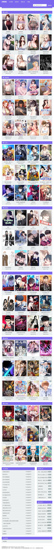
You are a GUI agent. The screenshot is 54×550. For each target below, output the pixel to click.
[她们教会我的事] (8, 107)
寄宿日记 (46, 31)
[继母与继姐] (33, 42)
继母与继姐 (33, 51)
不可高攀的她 (46, 202)
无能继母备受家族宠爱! (21, 463)
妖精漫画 (4, 2)
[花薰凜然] (46, 433)
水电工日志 (33, 31)
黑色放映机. (45, 71)
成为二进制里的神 (8, 377)
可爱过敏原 (45, 398)
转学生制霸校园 (8, 292)
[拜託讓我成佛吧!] (33, 453)
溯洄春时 (46, 377)
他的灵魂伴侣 (8, 267)
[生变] (33, 217)
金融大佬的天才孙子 (45, 312)
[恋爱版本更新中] (8, 87)
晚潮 (33, 357)
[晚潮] (33, 348)
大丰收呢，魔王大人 (8, 162)
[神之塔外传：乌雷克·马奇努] (46, 172)
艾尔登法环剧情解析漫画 (8, 443)
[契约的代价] (21, 87)
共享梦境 (33, 202)
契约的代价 (20, 96)
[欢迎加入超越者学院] (21, 192)
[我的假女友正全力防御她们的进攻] (8, 453)
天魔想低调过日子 (42, 497)
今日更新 (11, 1)
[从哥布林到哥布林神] (8, 388)
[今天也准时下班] (46, 283)
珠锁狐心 (33, 247)
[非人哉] (21, 348)
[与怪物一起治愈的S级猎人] (33, 152)
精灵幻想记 (45, 463)
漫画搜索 (50, 5)
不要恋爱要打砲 (33, 117)
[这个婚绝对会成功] (33, 303)
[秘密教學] (21, 127)
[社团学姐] (21, 22)
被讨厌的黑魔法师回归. (8, 422)
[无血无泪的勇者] (33, 283)
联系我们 (22, 546)
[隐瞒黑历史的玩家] (21, 152)
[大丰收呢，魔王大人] (8, 152)
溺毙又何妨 (40, 489)
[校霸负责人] (46, 323)
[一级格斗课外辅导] (8, 323)
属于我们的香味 (45, 267)
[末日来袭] (8, 303)
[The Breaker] (33, 323)
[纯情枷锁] (21, 258)
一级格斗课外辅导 (8, 332)
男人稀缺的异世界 (21, 117)
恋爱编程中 (20, 443)
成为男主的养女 (20, 182)
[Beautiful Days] (33, 127)
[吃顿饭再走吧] (21, 303)
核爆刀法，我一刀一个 (46, 357)
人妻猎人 (5, 531)
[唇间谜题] (46, 237)
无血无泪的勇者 (33, 292)
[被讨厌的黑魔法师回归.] (8, 413)
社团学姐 (21, 31)
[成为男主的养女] (21, 172)
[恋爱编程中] (21, 433)
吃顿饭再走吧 (21, 312)
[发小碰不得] (46, 127)
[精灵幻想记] (46, 453)
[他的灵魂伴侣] (8, 258)
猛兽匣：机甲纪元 (33, 377)
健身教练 (8, 51)
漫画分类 (23, 1)
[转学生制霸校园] (8, 283)
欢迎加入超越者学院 (20, 202)
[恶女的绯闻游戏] (21, 283)
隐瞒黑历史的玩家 (21, 162)
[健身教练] (8, 42)
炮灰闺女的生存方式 (33, 398)
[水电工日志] (33, 22)
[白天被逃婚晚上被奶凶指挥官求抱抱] (8, 348)
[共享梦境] (33, 192)
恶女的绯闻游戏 (20, 292)
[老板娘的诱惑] (46, 42)
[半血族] (46, 217)
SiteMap (19, 546)
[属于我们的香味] (46, 258)
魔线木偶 (46, 422)
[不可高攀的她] (46, 192)
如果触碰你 (40, 486)
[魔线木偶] (46, 413)
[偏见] (8, 217)
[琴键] (8, 237)
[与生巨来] (46, 87)
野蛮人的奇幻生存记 (42, 492)
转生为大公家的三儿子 (43, 474)
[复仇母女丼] (21, 42)
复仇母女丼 (20, 51)
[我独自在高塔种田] (46, 152)
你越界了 (21, 247)
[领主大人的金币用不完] (33, 172)
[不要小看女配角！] (8, 172)
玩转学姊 (21, 71)
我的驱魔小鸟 (41, 494)
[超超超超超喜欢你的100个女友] (33, 413)
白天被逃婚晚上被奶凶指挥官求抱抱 (10, 521)
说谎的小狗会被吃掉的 (21, 398)
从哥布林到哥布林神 (8, 398)
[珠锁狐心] (33, 237)
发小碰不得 (45, 137)
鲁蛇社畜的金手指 (46, 117)
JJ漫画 (28, 1)
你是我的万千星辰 (21, 377)
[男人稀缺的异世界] (21, 107)
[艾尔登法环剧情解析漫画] (8, 433)
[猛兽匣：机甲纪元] (33, 368)
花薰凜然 (46, 443)
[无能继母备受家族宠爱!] (21, 453)
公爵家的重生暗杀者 (20, 332)
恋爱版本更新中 (8, 96)
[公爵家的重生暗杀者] (21, 323)
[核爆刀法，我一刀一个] (46, 348)
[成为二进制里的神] (8, 368)
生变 (33, 227)
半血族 (45, 227)
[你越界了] (21, 237)
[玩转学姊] (21, 62)
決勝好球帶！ (21, 422)
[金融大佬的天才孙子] (46, 303)
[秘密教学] (8, 22)
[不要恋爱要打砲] (33, 107)
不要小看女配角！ (8, 182)
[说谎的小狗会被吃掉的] (21, 388)
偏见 (8, 227)
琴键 (8, 247)
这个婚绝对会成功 (33, 312)
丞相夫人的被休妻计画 (33, 71)
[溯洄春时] (46, 368)
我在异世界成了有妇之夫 (43, 483)
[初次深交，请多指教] (8, 62)
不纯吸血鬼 (33, 96)
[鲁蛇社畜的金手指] (46, 107)
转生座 (8, 202)
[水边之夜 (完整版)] (21, 217)
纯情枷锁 (21, 267)
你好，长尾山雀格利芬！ (43, 472)
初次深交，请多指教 (8, 71)
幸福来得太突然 (8, 137)
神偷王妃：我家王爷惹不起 (44, 480)
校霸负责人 (45, 332)
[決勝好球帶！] (21, 413)
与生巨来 (46, 96)
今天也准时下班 (45, 292)
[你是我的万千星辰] (21, 368)
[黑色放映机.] (46, 62)
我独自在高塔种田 (46, 162)
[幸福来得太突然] (8, 127)
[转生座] (8, 192)
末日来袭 (8, 312)
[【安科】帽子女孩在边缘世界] (33, 433)
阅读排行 (17, 1)
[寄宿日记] (46, 22)
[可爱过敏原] (46, 388)
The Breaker (33, 332)
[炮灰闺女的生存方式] (33, 388)
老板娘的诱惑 (46, 51)
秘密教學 (21, 137)
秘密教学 (8, 31)
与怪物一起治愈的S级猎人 (33, 162)
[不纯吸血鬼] (33, 87)
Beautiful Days (33, 137)
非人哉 (20, 357)
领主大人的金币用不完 (33, 182)
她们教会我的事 (8, 117)
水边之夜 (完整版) (21, 227)
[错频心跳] (33, 258)
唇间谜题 (46, 247)
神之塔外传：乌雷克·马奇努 (44, 525)
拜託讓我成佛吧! (33, 463)
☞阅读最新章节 (28, 471)
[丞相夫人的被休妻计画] (33, 62)
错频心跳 (33, 267)
